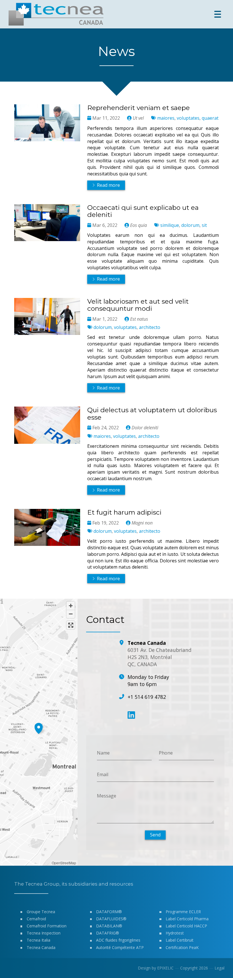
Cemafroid (36, 918)
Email (102, 774)
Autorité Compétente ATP (120, 947)
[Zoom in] (70, 606)
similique (169, 225)
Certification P (179, 947)
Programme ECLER (183, 911)
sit (204, 225)
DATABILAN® (109, 926)
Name (103, 753)
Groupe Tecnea (41, 911)
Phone (166, 753)
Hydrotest (175, 933)
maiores (165, 118)
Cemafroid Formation (46, 926)
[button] (38, 727)
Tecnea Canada (41, 947)
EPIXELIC (165, 968)
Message (106, 796)
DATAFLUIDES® (111, 918)
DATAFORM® (109, 911)
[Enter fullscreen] (70, 625)
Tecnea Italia (38, 940)
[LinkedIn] (131, 715)
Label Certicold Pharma (187, 918)
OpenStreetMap (64, 862)
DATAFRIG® (107, 933)
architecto (149, 327)
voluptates (188, 118)
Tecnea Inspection (44, 933)
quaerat (210, 118)
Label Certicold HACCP (186, 926)
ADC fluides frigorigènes (118, 940)
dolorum (190, 225)
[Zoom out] (70, 614)
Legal (219, 968)
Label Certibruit (180, 940)
